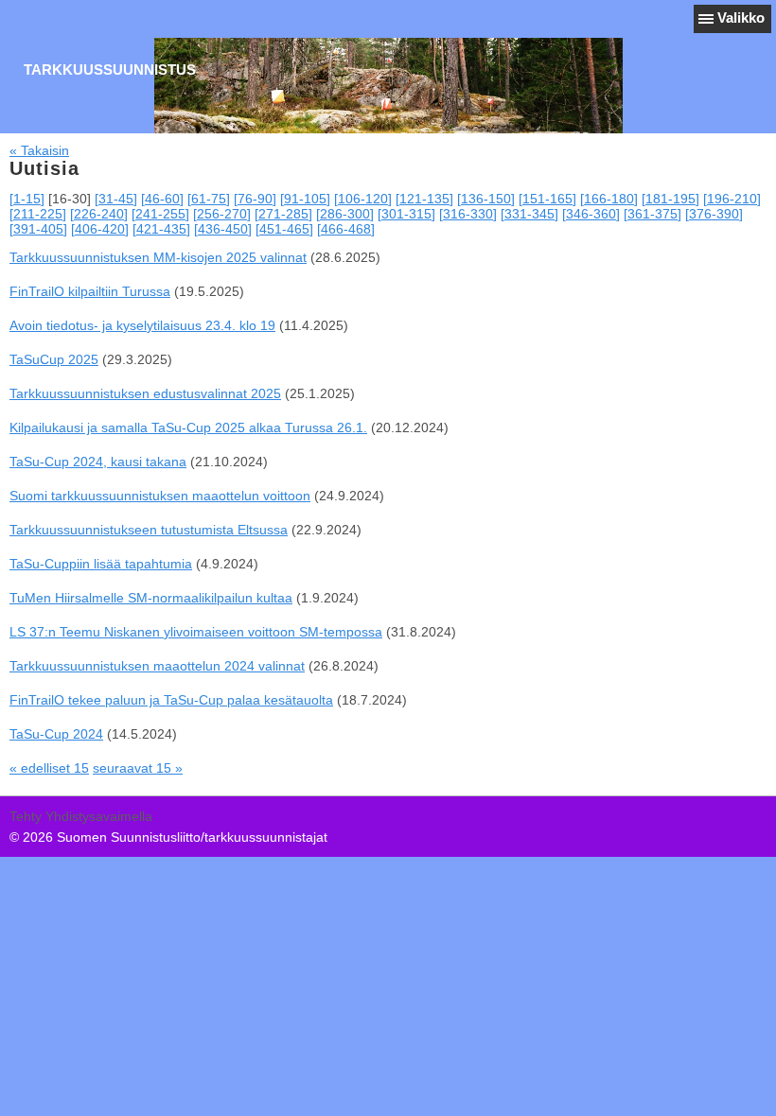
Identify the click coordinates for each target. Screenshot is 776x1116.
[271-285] (283, 213)
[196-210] (732, 198)
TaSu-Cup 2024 (56, 733)
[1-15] (26, 198)
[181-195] (670, 198)
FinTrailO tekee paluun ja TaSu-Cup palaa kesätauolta (171, 699)
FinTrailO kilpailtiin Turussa (89, 291)
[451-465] (284, 228)
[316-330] (468, 213)
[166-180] (609, 198)
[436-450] (223, 228)
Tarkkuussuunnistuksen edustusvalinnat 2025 (145, 393)
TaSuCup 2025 (53, 359)
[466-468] (346, 228)
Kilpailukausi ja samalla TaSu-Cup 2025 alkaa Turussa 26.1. (188, 427)
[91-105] (305, 198)
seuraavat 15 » (138, 768)
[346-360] (591, 213)
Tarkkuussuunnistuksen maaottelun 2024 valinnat (157, 665)
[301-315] (406, 213)
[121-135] (424, 198)
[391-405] (38, 228)
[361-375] (652, 213)
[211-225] (37, 213)
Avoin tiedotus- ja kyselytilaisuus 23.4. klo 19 (142, 325)
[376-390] (714, 213)
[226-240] (99, 213)
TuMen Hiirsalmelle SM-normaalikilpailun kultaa (150, 597)
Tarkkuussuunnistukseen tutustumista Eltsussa (148, 529)
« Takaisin (39, 150)
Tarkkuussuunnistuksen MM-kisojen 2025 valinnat (158, 257)
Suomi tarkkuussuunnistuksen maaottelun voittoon (159, 495)
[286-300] (345, 213)
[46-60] (162, 198)
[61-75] (208, 198)
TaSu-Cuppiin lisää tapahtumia (100, 563)
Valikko (741, 17)
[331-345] (529, 213)
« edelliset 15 (49, 768)
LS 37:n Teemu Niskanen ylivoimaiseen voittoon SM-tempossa (195, 631)
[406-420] (100, 228)
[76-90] (255, 198)
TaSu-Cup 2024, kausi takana (97, 461)
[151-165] (547, 198)
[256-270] (222, 213)
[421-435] (161, 228)
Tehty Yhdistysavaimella (80, 816)
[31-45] (116, 198)
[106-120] (363, 198)
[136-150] (486, 198)
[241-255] (160, 213)
